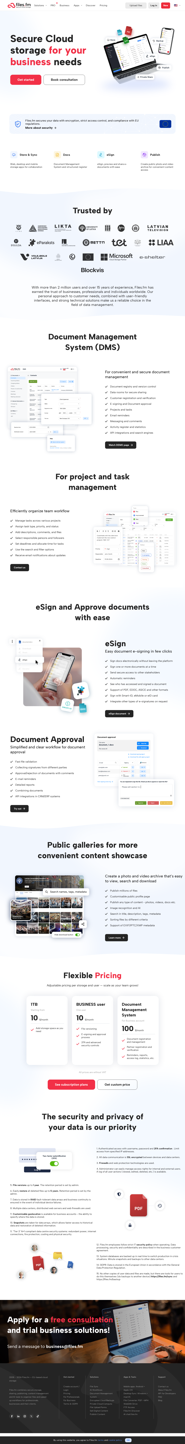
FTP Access (129, 1407)
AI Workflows (96, 1390)
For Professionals (71, 1397)
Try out (17, 808)
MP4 (146, 1400)
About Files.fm (165, 1390)
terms (101, 1440)
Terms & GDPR (70, 1404)
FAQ (160, 1397)
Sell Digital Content (99, 1411)
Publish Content (97, 1414)
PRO (53, 5)
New (165, 5)
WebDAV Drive (130, 1404)
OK (128, 1440)
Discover (90, 5)
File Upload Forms (98, 1407)
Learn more (115, 937)
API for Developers (167, 1393)
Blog (160, 1400)
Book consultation (64, 80)
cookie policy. (115, 1440)
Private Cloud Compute (101, 1404)
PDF (140, 1400)
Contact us (19, 567)
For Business (69, 1400)
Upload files (136, 5)
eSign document (117, 713)
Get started (25, 80)
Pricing (66, 1393)
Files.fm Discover (132, 1411)
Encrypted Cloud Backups (102, 1400)
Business (64, 5)
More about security (39, 127)
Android (140, 1386)
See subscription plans (71, 1085)
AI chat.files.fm (131, 1414)
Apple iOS (128, 1390)
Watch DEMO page (119, 445)
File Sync (94, 1386)
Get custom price (117, 1085)
